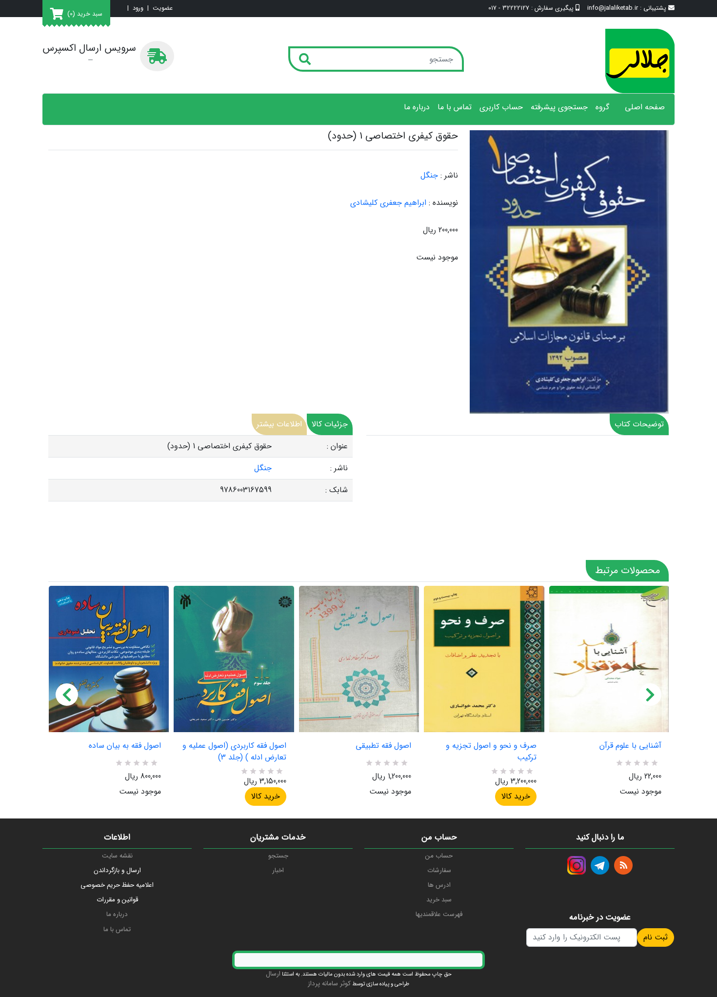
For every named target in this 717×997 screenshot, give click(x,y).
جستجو (278, 856)
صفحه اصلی (645, 107)
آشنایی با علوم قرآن (630, 746)
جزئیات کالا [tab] (330, 424)
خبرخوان (623, 865)
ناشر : (449, 175)
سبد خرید (439, 900)
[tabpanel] (200, 468)
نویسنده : (443, 203)
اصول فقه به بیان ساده (125, 746)
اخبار (278, 870)
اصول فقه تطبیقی (383, 746)
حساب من (439, 856)
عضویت (163, 8)
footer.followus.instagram (576, 865)
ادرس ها (439, 885)
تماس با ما (455, 107)
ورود (138, 8)
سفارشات (439, 870)
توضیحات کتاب (639, 424)
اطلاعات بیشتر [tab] (279, 424)
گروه (602, 107)
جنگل (429, 175)
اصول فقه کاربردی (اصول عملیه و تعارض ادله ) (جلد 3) (234, 751)
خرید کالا (265, 796)
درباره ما (417, 107)
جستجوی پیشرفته (559, 107)
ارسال (273, 974)
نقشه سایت (117, 856)
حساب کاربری (501, 107)
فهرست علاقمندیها (439, 914)
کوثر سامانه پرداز (329, 983)
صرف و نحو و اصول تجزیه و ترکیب (491, 751)
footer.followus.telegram (600, 865)
